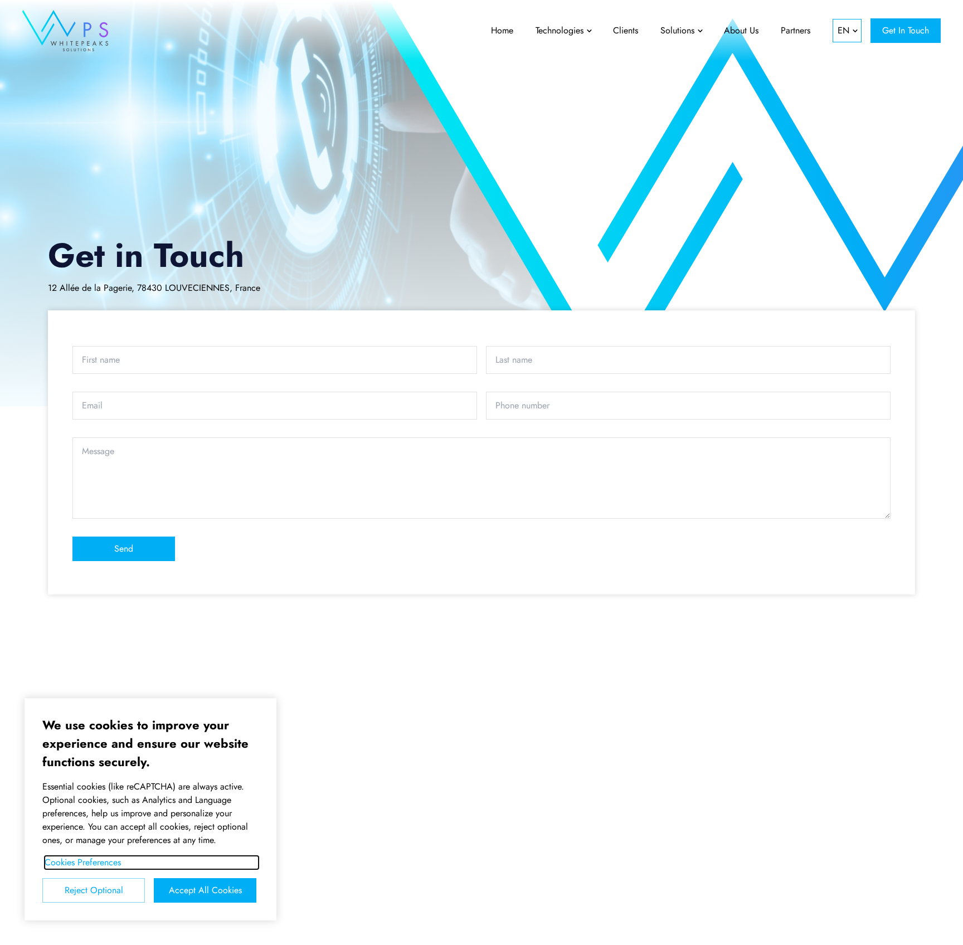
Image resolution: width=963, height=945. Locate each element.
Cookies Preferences (83, 862)
